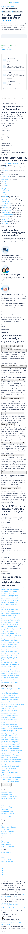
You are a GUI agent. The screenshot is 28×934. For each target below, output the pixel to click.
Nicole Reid (5, 196)
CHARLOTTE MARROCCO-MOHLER (10, 163)
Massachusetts (10, 6)
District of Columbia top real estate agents (12, 704)
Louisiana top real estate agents (10, 723)
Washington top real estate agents (10, 642)
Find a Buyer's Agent (6, 792)
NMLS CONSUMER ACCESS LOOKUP (10, 921)
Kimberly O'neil (5, 176)
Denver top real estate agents (9, 615)
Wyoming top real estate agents (10, 781)
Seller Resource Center (7, 815)
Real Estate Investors (7, 861)
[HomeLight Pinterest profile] (2, 877)
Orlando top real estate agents (9, 640)
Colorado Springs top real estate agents (12, 628)
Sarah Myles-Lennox (7, 214)
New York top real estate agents (10, 589)
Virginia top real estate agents (9, 774)
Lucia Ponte (5, 207)
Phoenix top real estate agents (9, 600)
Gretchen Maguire (7, 205)
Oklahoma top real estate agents (10, 755)
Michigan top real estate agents (9, 730)
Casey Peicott (5, 189)
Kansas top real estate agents (9, 719)
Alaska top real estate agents (9, 692)
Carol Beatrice (5, 190)
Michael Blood (5, 223)
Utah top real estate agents (8, 770)
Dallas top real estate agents (9, 602)
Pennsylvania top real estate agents (11, 759)
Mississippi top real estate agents (10, 734)
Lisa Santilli (5, 216)
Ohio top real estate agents (8, 754)
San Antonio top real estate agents (10, 597)
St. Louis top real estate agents (9, 662)
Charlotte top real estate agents (10, 606)
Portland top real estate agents (9, 624)
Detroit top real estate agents (9, 673)
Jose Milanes (4, 185)
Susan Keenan (5, 174)
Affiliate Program (6, 859)
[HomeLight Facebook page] (2, 871)
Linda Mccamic (6, 187)
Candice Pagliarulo (7, 220)
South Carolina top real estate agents (11, 763)
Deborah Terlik (5, 167)
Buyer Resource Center (7, 800)
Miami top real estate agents (9, 633)
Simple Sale (4, 809)
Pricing (12, 346)
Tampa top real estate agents (9, 637)
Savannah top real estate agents (10, 681)
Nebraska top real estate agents (10, 739)
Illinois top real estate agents (9, 714)
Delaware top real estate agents (10, 703)
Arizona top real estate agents (9, 693)
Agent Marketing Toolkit (7, 835)
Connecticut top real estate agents (10, 701)
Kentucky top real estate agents (10, 721)
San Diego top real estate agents (10, 599)
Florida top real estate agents (9, 706)
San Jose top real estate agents (9, 661)
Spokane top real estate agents (9, 670)
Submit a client (5, 829)
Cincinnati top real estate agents (10, 666)
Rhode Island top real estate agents (11, 761)
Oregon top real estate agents (9, 757)
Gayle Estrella (5, 179)
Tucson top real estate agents (9, 646)
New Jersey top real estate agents (10, 745)
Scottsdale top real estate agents (10, 631)
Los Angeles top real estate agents (10, 591)
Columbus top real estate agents (10, 622)
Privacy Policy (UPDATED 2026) (9, 905)
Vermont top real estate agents (9, 772)
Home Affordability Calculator (9, 796)
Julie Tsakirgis (4, 183)
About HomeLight (6, 852)
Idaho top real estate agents (9, 712)
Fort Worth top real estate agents (10, 630)
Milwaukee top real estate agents (10, 655)
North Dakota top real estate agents (11, 752)
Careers (3, 856)
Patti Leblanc (4, 170)
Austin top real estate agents (9, 604)
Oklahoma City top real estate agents (11, 635)
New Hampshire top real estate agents (11, 743)
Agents (20, 346)
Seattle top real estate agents (9, 626)
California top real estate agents (10, 697)
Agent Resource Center (7, 831)
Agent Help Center (6, 833)
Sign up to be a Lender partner (9, 841)
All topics (4, 346)
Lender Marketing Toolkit (8, 846)
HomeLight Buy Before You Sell (9, 808)
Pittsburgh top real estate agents (10, 675)
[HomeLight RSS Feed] (2, 879)
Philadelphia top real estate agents (10, 611)
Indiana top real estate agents (9, 715)
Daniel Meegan (6, 200)
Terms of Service (5, 903)
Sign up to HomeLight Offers (9, 827)
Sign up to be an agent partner (9, 826)
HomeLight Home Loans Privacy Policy (11, 923)
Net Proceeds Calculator (8, 813)
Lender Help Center (6, 844)
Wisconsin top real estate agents (10, 779)
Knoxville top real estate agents (9, 677)
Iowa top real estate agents (8, 717)
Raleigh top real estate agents (9, 639)
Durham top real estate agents (9, 682)
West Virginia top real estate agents (11, 777)
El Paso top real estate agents (9, 644)
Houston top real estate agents (9, 595)
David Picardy (5, 212)
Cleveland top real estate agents (10, 664)
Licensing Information (7, 924)
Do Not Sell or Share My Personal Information (13, 908)
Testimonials (4, 854)
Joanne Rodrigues (6, 203)
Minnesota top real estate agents (10, 732)
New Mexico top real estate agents (10, 746)
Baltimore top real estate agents (10, 653)
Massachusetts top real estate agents (11, 728)
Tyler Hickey (5, 221)
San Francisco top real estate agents (11, 619)
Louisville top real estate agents (10, 657)
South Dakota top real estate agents (11, 765)
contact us (14, 896)
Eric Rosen (5, 198)
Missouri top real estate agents (9, 735)
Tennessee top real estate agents (10, 766)
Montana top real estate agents (9, 737)
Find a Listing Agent (6, 806)
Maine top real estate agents (9, 724)
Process (9, 347)
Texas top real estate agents (9, 768)
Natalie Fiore (5, 201)
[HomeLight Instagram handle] (2, 873)
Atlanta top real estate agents (9, 617)
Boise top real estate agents (9, 679)
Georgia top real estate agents (9, 708)
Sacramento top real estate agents (10, 648)
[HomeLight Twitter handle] (2, 869)
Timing (16, 346)
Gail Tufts (3, 181)
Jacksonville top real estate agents (10, 613)
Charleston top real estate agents (10, 668)
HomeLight (3, 6)
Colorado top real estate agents (10, 699)
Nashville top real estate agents (9, 609)
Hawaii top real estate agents (9, 710)
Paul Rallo (4, 194)
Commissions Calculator (8, 817)
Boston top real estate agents (9, 651)
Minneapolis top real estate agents (10, 672)
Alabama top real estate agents (9, 690)
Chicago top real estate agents (9, 593)
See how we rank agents (6, 49)
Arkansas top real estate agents (10, 695)
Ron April (4, 192)
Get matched (4, 571)
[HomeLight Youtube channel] (2, 874)
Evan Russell (5, 209)
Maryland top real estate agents (10, 726)
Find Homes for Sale (6, 794)
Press (2, 858)
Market (8, 346)
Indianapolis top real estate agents (10, 620)
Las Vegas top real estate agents (10, 608)
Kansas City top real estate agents (10, 650)
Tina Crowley (5, 218)
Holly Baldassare (6, 211)
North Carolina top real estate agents (11, 750)
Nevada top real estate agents (9, 741)
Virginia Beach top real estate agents (11, 659)
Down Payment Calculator (8, 798)
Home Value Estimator (7, 811)
